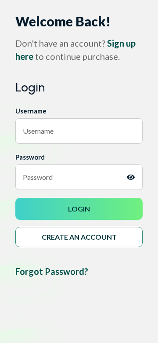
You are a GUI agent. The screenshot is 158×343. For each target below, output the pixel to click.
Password (30, 157)
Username (31, 111)
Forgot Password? (51, 271)
